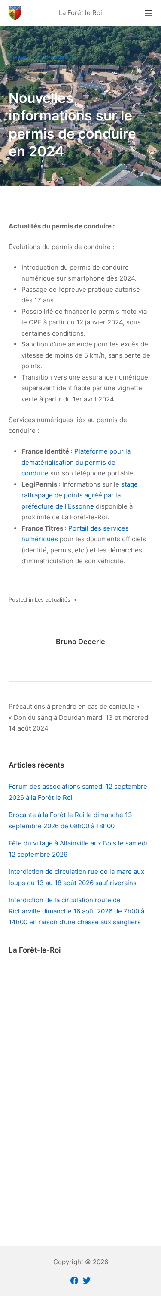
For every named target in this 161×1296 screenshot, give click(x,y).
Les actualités (52, 599)
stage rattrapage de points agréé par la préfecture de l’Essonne (79, 495)
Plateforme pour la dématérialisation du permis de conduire (76, 462)
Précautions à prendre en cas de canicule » (74, 706)
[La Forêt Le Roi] (15, 13)
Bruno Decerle (80, 641)
